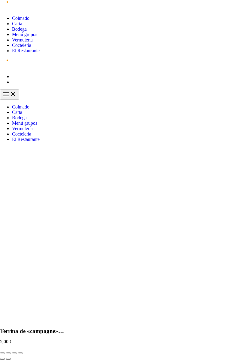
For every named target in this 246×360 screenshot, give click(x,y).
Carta (17, 23)
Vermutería (22, 39)
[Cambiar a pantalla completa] (14, 353)
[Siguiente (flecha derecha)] (8, 359)
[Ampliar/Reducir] (20, 353)
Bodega (19, 29)
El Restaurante (26, 50)
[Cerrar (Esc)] (2, 353)
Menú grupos (24, 34)
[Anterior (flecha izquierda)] (2, 359)
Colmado (20, 18)
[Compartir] (8, 353)
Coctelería (21, 45)
